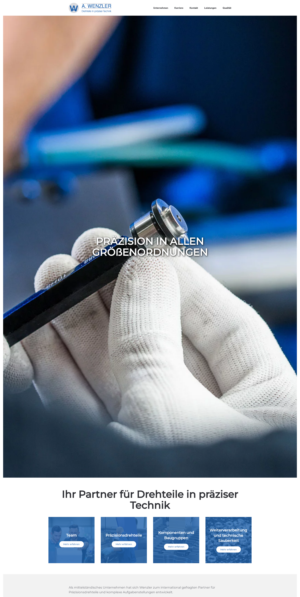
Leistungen (210, 8)
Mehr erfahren (71, 544)
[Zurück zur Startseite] (90, 8)
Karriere (178, 8)
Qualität (227, 8)
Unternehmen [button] (160, 8)
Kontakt (194, 8)
